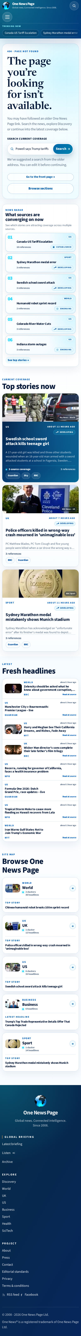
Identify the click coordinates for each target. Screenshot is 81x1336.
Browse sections (40, 188)
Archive (7, 1162)
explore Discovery (59, 123)
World (27, 888)
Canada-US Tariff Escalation (21, 33)
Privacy (7, 1278)
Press (6, 1257)
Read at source (69, 694)
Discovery (9, 1181)
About (6, 1250)
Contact (7, 1264)
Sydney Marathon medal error (60, 33)
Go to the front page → (40, 177)
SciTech (7, 1230)
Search (63, 148)
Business (30, 1004)
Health (6, 1223)
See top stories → (18, 360)
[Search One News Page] (74, 5)
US (24, 967)
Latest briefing (12, 1144)
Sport (27, 1043)
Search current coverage (27, 139)
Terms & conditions (15, 1285)
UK (24, 925)
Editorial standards (15, 1271)
